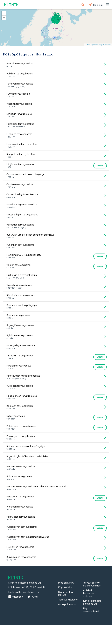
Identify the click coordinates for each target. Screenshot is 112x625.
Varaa (100, 165)
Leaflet (87, 44)
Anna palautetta (67, 604)
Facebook (17, 596)
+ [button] (4, 13)
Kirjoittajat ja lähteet (65, 593)
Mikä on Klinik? (66, 582)
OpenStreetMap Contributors (101, 44)
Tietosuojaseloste (68, 599)
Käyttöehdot (65, 587)
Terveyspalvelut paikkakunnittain (92, 584)
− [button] (4, 18)
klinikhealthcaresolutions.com (24, 592)
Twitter (34, 596)
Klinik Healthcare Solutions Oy (92, 602)
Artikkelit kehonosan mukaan (89, 593)
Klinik (11, 4)
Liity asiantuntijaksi (91, 610)
